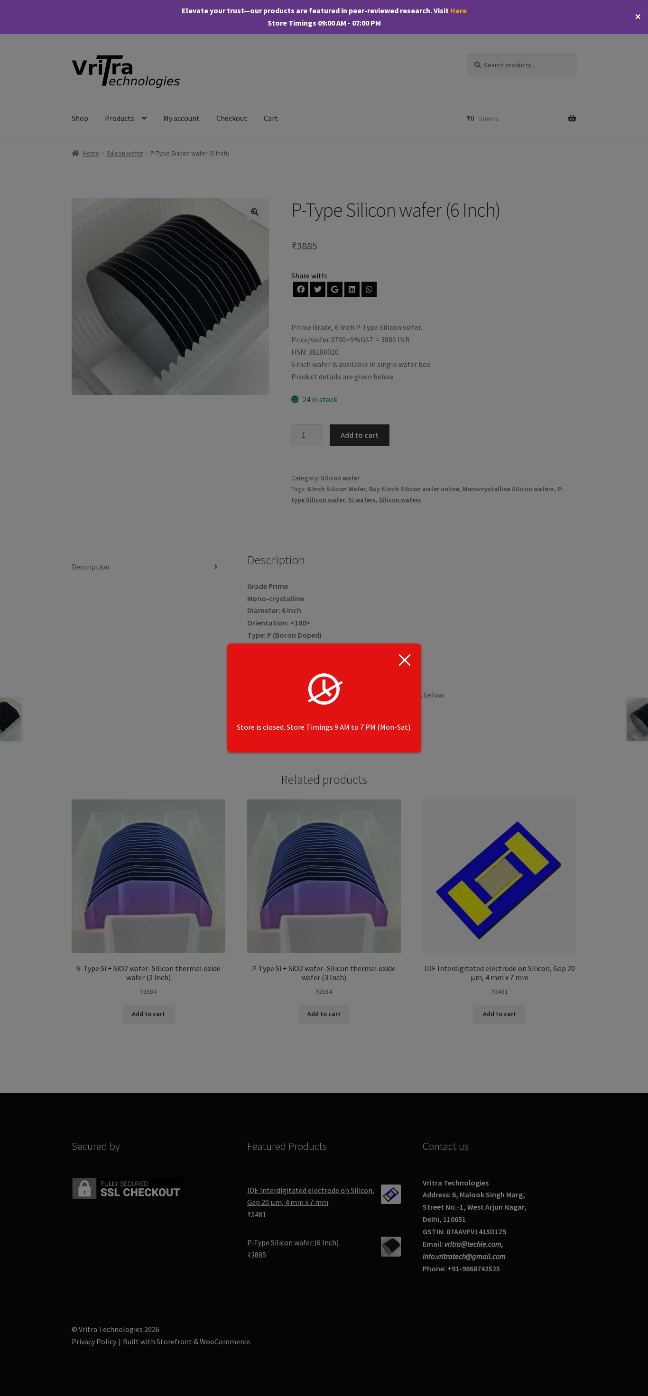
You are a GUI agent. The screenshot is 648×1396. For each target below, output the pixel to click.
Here (458, 10)
